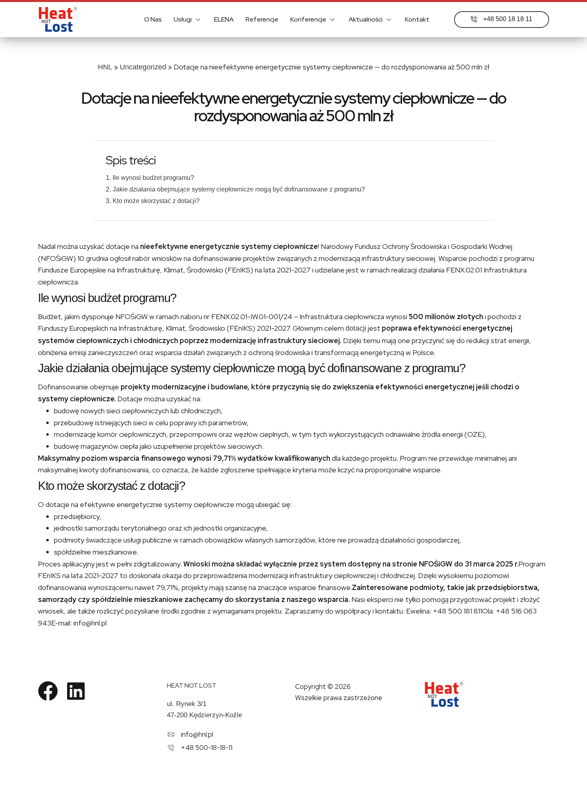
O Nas (153, 19)
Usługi (183, 19)
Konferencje (308, 19)
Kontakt (417, 19)
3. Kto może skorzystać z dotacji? (153, 200)
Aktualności (366, 19)
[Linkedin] (76, 691)
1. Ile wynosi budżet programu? (150, 177)
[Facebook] (48, 691)
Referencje (262, 19)
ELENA (224, 19)
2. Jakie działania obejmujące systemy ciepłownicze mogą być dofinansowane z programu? (235, 189)
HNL (105, 67)
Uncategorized (143, 67)
